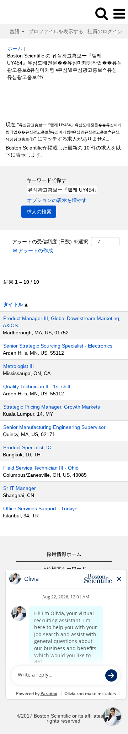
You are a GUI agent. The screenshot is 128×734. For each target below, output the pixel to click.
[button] (119, 14)
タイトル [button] (14, 304)
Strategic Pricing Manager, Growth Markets (51, 407)
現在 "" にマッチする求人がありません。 (64, 132)
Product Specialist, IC (27, 447)
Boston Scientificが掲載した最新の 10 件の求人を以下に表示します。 (63, 151)
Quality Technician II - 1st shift (36, 386)
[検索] (101, 13)
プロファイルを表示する (55, 31)
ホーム (14, 48)
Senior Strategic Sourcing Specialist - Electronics (57, 346)
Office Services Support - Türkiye (40, 508)
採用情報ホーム (64, 554)
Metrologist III (18, 366)
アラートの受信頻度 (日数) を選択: (51, 241)
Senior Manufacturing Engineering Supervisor (54, 427)
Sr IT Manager (19, 488)
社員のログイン (104, 31)
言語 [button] (15, 31)
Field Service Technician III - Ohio (41, 468)
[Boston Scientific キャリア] (25, 13)
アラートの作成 (35, 250)
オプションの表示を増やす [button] (57, 200)
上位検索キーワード (64, 569)
